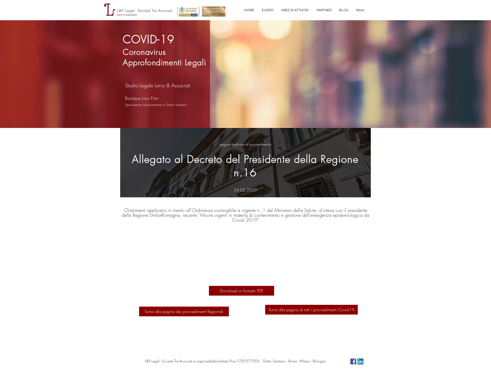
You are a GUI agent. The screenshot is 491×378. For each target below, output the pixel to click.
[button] (295, 10)
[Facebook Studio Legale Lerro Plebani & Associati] (353, 361)
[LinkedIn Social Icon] (360, 361)
